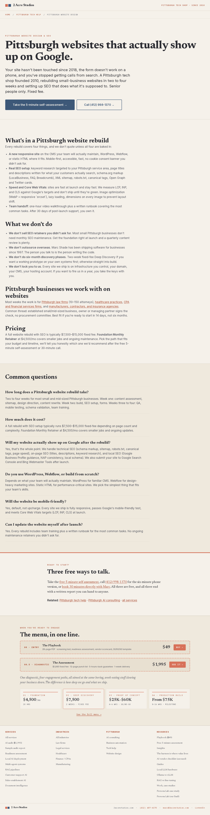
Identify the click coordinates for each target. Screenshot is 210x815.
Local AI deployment (15, 759)
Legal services (63, 748)
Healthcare (61, 754)
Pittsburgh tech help (28, 14)
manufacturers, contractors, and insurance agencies (83, 306)
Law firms (60, 743)
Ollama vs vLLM (165, 775)
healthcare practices (108, 302)
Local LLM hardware (167, 770)
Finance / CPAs (63, 759)
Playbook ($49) (164, 737)
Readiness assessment (16, 754)
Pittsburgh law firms (55, 302)
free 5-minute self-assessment (79, 582)
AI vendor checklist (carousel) (171, 759)
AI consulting (113, 737)
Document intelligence (16, 786)
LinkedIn (200, 807)
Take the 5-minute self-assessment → (40, 104)
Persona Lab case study (168, 791)
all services (129, 600)
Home (7, 14)
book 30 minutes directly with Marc (86, 587)
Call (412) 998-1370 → (99, 104)
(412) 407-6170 (148, 807)
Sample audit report (15, 748)
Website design (113, 754)
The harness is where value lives (172, 754)
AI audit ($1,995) (13, 743)
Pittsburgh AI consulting (104, 600)
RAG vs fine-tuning (166, 780)
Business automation (116, 743)
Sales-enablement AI (15, 780)
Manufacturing (63, 764)
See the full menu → (88, 714)
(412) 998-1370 (116, 582)
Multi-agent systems (15, 764)
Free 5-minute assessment (170, 743)
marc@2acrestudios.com (176, 807)
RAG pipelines (12, 770)
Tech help (111, 748)
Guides (160, 764)
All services (11, 737)
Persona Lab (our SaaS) (168, 796)
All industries (62, 737)
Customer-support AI (16, 775)
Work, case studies (166, 786)
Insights (161, 748)
